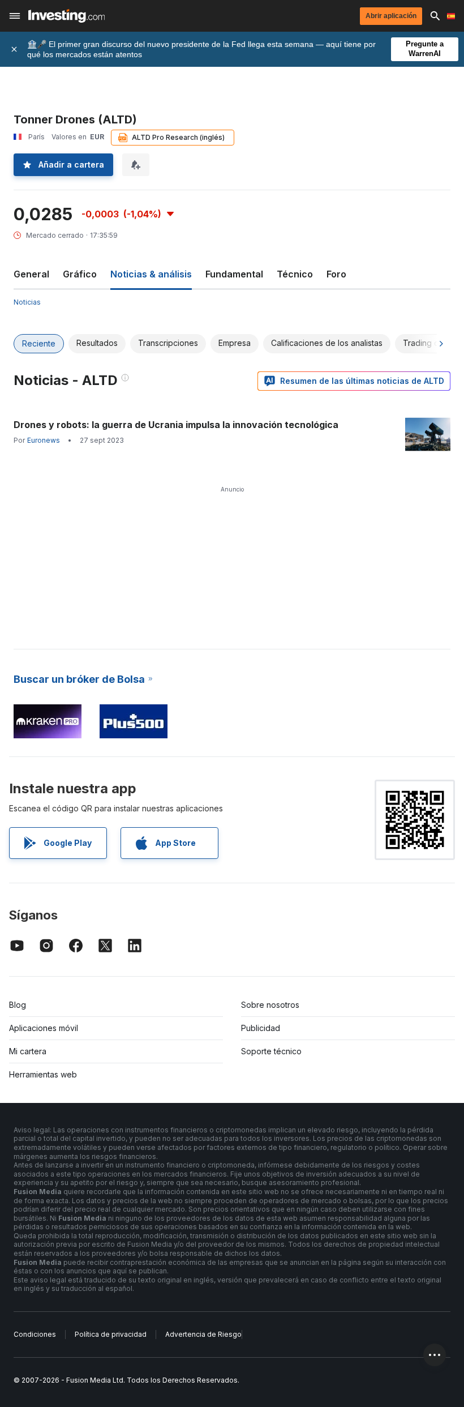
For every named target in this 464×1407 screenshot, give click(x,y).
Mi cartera (27, 1051)
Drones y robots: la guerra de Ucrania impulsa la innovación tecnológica (176, 424)
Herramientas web (43, 1074)
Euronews (43, 440)
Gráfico (80, 274)
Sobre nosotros (270, 1005)
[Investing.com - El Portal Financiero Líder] (66, 16)
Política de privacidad (111, 1334)
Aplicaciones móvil (43, 1028)
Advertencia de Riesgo (203, 1334)
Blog (17, 1005)
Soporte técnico (271, 1051)
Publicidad (260, 1028)
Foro (336, 274)
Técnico (295, 274)
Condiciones (35, 1334)
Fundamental (234, 274)
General (31, 274)
